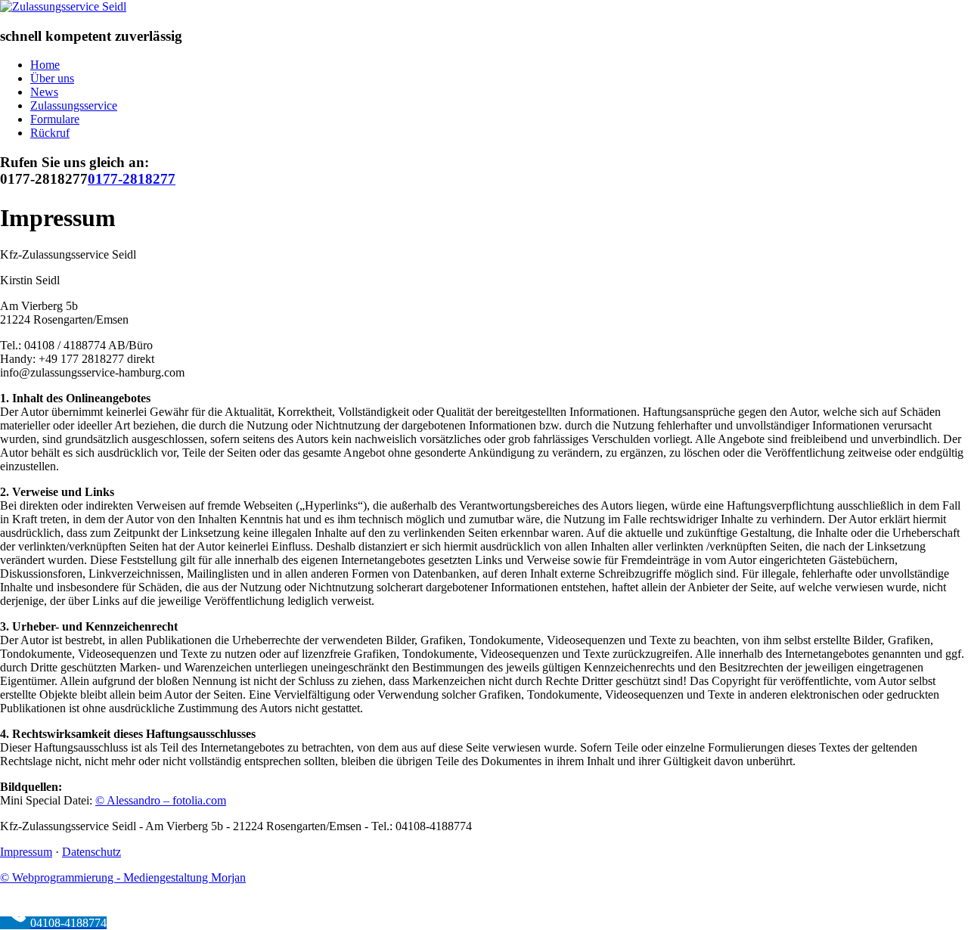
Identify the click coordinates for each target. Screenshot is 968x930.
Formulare (54, 119)
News (44, 91)
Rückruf (50, 132)
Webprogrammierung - (123, 877)
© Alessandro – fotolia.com (160, 800)
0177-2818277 (131, 179)
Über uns (52, 78)
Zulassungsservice (73, 105)
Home (45, 64)
